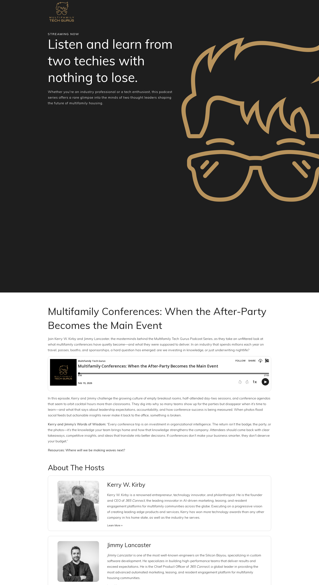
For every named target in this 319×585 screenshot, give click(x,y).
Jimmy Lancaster (96, 339)
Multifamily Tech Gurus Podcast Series (183, 339)
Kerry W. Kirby (65, 339)
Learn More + (115, 525)
